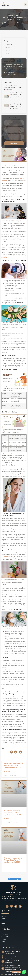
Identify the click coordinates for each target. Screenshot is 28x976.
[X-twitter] (20, 906)
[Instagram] (11, 906)
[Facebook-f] (7, 906)
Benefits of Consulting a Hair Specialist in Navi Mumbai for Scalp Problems (14, 813)
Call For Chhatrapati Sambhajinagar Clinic (13, 969)
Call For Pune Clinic (12, 960)
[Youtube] (15, 906)
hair (15, 604)
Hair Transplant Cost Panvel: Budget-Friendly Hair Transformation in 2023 (14, 766)
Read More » (7, 771)
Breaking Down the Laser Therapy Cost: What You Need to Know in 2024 (13, 860)
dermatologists (6, 556)
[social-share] (11, 752)
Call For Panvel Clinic (12, 951)
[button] (25, 4)
